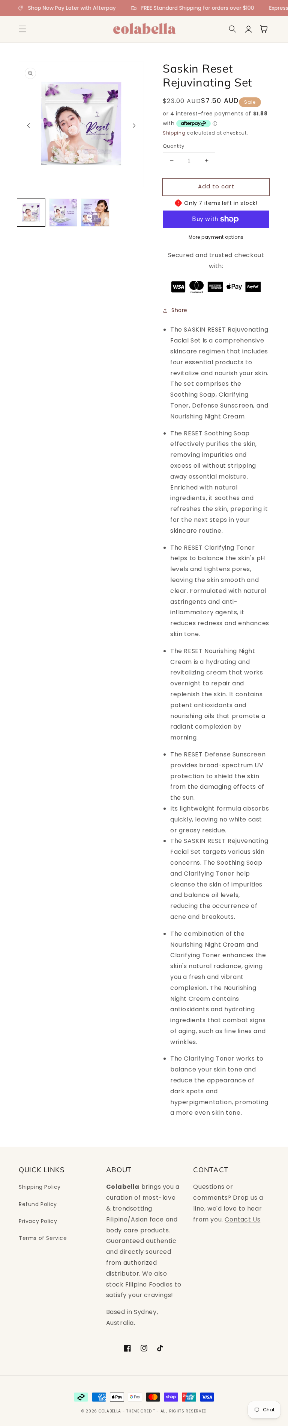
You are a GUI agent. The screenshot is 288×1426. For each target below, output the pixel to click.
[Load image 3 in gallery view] (95, 213)
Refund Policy (38, 1204)
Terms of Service (43, 1238)
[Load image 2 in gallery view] (63, 213)
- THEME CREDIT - (141, 1411)
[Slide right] (134, 125)
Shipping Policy (40, 1187)
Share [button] (179, 310)
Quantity (173, 146)
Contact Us (242, 1219)
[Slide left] (28, 125)
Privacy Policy (38, 1221)
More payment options (216, 237)
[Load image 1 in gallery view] (31, 213)
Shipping (174, 133)
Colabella (110, 1411)
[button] (22, 29)
